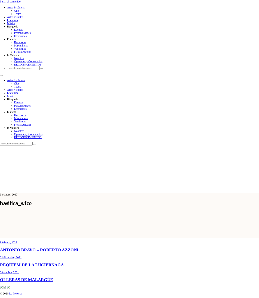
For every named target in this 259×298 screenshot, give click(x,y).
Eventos (18, 29)
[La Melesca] (70, 188)
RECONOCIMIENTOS (28, 64)
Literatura (12, 20)
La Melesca (15, 293)
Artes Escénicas (16, 7)
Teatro (17, 13)
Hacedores (20, 42)
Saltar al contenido (10, 1)
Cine (16, 10)
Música (11, 23)
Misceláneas (21, 45)
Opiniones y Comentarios (28, 61)
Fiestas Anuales (22, 51)
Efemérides (20, 36)
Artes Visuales (15, 16)
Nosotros (19, 58)
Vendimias (20, 48)
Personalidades (22, 32)
